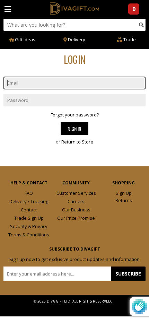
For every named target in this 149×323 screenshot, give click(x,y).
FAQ (29, 193)
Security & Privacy (28, 226)
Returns (123, 200)
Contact (29, 210)
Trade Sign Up (29, 218)
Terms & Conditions (28, 235)
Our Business (76, 210)
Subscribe (128, 273)
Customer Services (76, 193)
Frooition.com (81, 306)
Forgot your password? (75, 115)
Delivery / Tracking (28, 201)
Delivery (76, 39)
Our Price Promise (76, 218)
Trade (129, 39)
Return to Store (77, 142)
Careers (76, 201)
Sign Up (124, 193)
